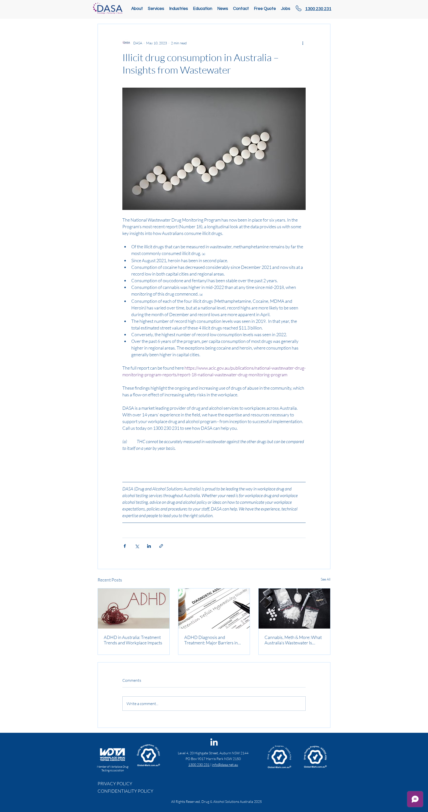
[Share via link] (161, 546)
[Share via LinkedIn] (149, 546)
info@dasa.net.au (225, 764)
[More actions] (303, 43)
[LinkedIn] (214, 742)
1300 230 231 (199, 764)
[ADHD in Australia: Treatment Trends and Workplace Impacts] (133, 608)
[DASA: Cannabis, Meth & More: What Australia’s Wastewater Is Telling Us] (294, 608)
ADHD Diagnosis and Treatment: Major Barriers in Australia (211, 639)
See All (325, 579)
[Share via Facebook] (124, 546)
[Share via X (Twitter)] (136, 546)
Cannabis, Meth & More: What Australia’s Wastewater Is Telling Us (293, 639)
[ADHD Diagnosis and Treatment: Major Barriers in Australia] (214, 608)
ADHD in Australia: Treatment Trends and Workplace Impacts (133, 639)
